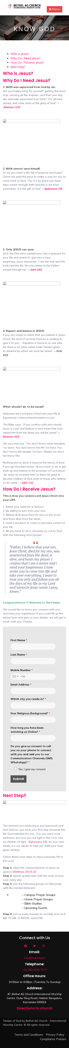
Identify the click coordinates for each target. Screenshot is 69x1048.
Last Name (19, 654)
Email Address (21, 684)
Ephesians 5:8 (37, 842)
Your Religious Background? (30, 713)
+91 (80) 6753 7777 (34, 970)
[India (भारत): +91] (15, 676)
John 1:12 (27, 482)
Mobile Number (22, 670)
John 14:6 (36, 269)
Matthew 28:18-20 (24, 871)
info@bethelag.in (34, 958)
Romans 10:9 (11, 436)
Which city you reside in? (28, 699)
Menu (55, 9)
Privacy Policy (55, 1034)
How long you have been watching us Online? (27, 729)
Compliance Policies (53, 1039)
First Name (19, 640)
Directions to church (35, 1008)
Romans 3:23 (12, 107)
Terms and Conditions (28, 1034)
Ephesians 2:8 (53, 188)
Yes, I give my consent (31, 769)
